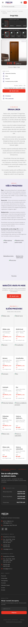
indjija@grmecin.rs (7, 549)
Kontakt (3, 590)
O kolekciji (8, 96)
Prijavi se (14, 612)
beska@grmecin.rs (7, 568)
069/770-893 (21, 498)
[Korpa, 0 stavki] (25, 2)
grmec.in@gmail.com (8, 521)
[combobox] (14, 6)
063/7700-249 (21, 502)
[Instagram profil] (6, 529)
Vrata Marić (20, 11)
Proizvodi (9, 11)
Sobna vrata (14, 11)
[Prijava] (21, 2)
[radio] (5, 24)
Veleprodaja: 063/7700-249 (10, 525)
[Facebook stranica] (2, 529)
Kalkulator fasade (5, 585)
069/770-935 (21, 493)
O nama (3, 587)
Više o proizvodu (9, 98)
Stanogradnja (4, 580)
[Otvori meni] (2, 2)
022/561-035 (21, 491)
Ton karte (3, 583)
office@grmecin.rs (7, 523)
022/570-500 (21, 496)
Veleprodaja (4, 578)
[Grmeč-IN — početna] (8, 2)
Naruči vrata (15, 91)
